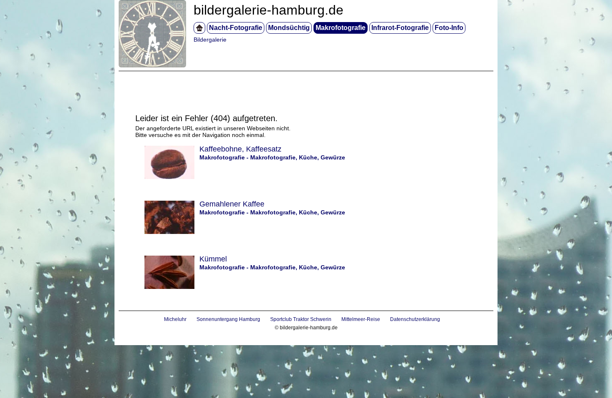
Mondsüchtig (289, 27)
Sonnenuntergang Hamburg (228, 319)
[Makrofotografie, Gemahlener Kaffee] (165, 232)
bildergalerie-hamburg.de (268, 9)
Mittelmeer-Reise (360, 319)
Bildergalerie (210, 39)
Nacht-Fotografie (235, 27)
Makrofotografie (341, 27)
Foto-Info (449, 27)
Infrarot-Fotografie (400, 27)
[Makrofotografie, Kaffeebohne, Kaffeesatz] (165, 177)
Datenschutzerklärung (415, 319)
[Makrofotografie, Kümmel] (165, 287)
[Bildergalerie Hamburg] (199, 28)
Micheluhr (175, 319)
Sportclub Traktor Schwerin (300, 319)
